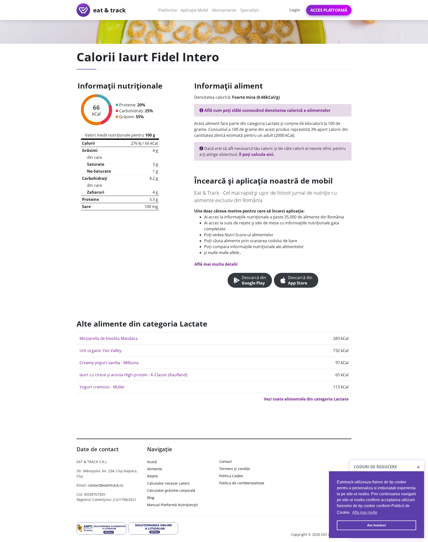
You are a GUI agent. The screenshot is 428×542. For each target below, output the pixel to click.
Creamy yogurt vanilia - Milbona (109, 362)
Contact (225, 461)
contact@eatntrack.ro (105, 485)
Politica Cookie (231, 475)
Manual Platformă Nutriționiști (172, 504)
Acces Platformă (328, 10)
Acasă (152, 461)
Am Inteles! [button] (376, 525)
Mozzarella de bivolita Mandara (108, 338)
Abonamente (224, 10)
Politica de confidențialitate (241, 483)
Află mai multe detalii (216, 264)
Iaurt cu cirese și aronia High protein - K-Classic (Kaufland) (133, 374)
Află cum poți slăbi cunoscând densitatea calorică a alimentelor (266, 110)
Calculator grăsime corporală (171, 490)
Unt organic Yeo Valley (100, 350)
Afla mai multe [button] (364, 512)
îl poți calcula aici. (257, 154)
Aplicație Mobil (195, 10)
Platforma (168, 10)
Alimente (154, 469)
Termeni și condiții (234, 468)
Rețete (152, 476)
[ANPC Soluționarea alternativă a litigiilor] (101, 528)
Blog (150, 497)
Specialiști (249, 10)
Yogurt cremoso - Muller (102, 387)
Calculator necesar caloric (168, 483)
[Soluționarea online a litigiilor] (153, 528)
